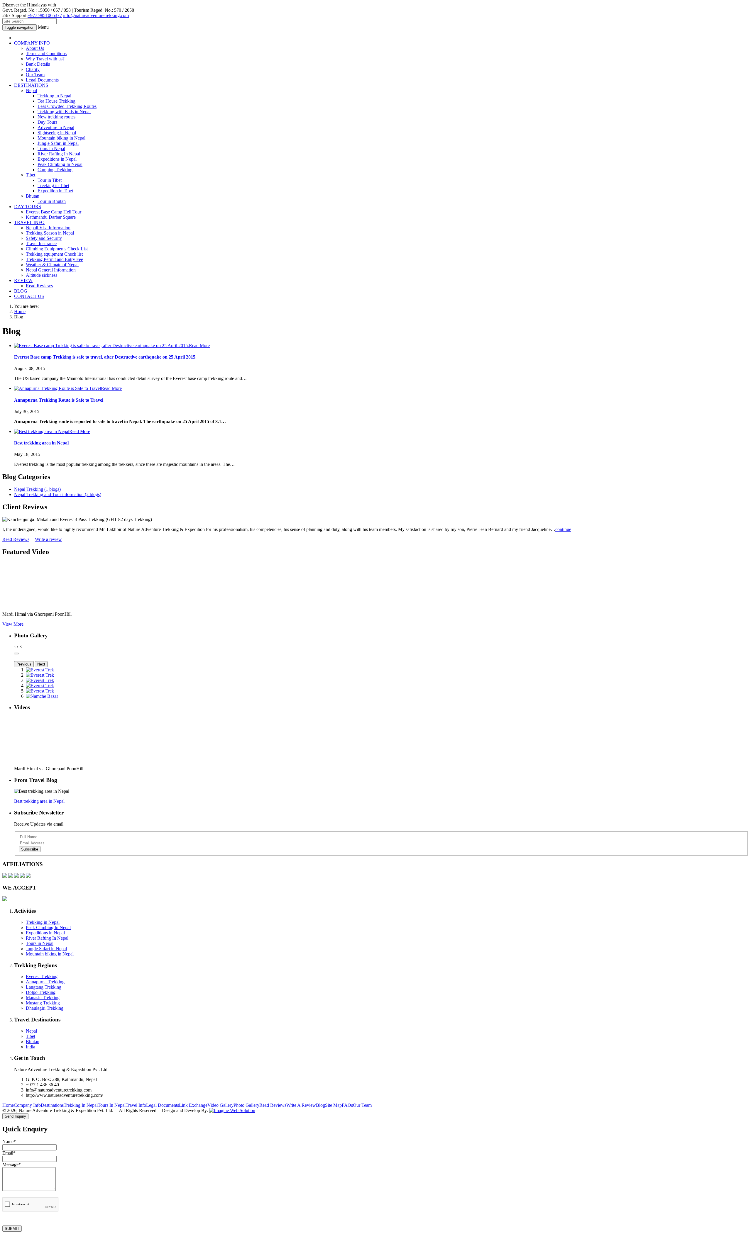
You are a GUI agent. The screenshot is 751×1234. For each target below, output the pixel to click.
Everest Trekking (41, 976)
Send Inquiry (15, 1116)
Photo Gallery (246, 1105)
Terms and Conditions (46, 53)
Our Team (35, 74)
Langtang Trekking (43, 987)
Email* (9, 1152)
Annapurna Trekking (45, 981)
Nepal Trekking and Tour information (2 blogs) (57, 494)
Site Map (333, 1105)
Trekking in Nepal (54, 95)
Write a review (48, 539)
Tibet (30, 174)
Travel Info (136, 1105)
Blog (320, 1105)
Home (20, 311)
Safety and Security (44, 238)
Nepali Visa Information (48, 227)
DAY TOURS (27, 206)
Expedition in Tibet (55, 190)
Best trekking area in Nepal (41, 442)
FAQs (347, 1105)
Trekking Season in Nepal (50, 232)
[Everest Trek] (40, 669)
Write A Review (301, 1105)
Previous (23, 664)
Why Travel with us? (45, 58)
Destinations (52, 1105)
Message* (11, 1164)
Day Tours (47, 122)
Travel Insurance (41, 243)
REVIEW (23, 280)
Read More (199, 345)
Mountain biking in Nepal (61, 137)
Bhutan (32, 195)
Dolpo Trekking (40, 992)
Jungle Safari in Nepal (58, 143)
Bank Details (38, 64)
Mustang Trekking (43, 1002)
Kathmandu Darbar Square (51, 217)
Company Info (27, 1105)
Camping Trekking (55, 169)
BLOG (20, 290)
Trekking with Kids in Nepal (64, 111)
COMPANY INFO (32, 42)
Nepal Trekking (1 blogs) (37, 489)
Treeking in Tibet (53, 185)
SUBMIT (12, 1228)
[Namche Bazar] (42, 696)
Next (41, 664)
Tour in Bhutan (52, 201)
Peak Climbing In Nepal (60, 164)
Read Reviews (39, 285)
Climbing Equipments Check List (57, 248)
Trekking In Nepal (81, 1105)
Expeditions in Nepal (57, 159)
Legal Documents (42, 79)
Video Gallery (220, 1105)
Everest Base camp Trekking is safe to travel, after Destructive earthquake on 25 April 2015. (105, 356)
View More (12, 624)
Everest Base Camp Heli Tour (53, 211)
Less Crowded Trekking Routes (67, 106)
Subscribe (29, 849)
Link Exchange (193, 1105)
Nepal (31, 90)
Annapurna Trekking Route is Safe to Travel (58, 400)
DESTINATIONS (31, 85)
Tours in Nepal (51, 148)
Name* (9, 1141)
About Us (35, 48)
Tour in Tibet (50, 180)
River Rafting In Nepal (59, 153)
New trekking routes (56, 116)
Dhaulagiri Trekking (44, 1008)
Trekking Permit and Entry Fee (54, 259)
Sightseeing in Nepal (57, 132)
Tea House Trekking (56, 101)
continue (563, 529)
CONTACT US (29, 296)
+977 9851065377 (45, 15)
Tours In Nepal (112, 1105)
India (30, 1046)
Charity (33, 69)
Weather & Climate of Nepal (52, 264)
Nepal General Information (51, 269)
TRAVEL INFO (29, 222)
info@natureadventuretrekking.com (96, 15)
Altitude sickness (41, 275)
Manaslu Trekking (43, 997)
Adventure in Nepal (56, 127)
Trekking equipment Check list (54, 254)
